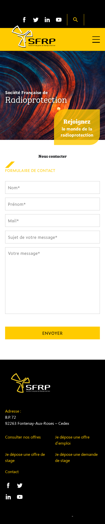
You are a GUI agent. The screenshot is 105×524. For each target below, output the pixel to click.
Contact (12, 471)
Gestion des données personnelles (40, 515)
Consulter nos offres (23, 437)
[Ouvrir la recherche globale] (75, 20)
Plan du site (85, 515)
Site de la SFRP (53, 8)
